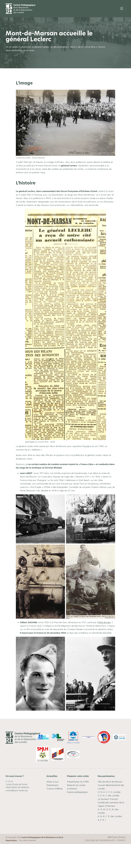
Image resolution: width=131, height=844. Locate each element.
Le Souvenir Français (108, 799)
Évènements (52, 785)
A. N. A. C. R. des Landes (110, 816)
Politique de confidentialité (100, 840)
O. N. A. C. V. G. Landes (109, 792)
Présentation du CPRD (78, 781)
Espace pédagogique (77, 792)
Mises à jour (52, 781)
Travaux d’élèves (55, 788)
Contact (121, 840)
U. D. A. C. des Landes (108, 795)
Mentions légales (116, 837)
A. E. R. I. (102, 819)
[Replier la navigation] (121, 8)
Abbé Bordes (104, 622)
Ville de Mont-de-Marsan (110, 781)
